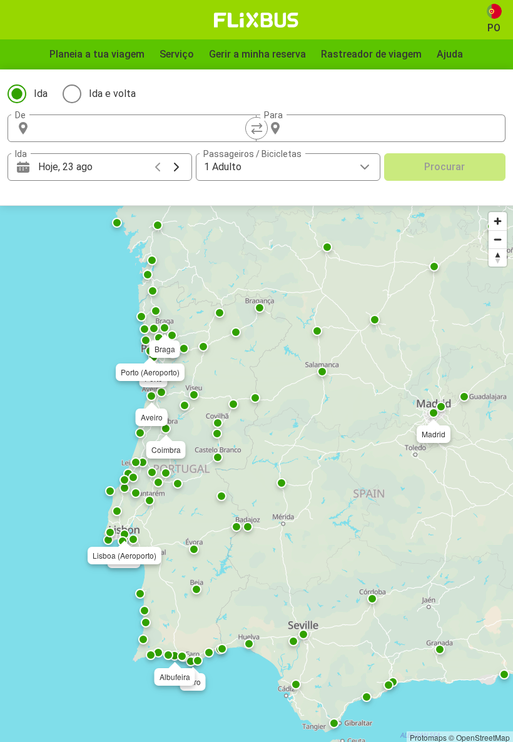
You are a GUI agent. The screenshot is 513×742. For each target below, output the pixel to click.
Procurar (444, 167)
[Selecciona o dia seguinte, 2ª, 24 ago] (176, 167)
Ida (41, 93)
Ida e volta (112, 93)
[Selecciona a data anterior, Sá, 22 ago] (157, 167)
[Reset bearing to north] (498, 257)
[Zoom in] (498, 221)
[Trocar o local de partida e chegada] (256, 128)
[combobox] (143, 128)
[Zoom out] (498, 239)
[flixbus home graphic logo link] (256, 20)
